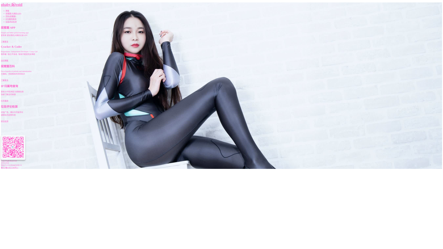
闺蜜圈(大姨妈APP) (13, 14)
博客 (7, 11)
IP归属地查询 (11, 19)
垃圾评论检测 (11, 22)
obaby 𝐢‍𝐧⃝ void (11, 4)
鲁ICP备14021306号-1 (9, 168)
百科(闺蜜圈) (11, 16)
